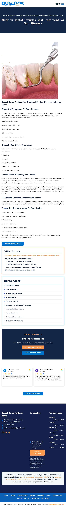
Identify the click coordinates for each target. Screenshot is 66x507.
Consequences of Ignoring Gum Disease (22, 264)
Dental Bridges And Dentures (15, 293)
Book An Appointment (12, 243)
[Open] (62, 4)
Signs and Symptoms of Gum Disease (19, 258)
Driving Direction (37, 452)
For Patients (23, 496)
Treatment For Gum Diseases (15, 317)
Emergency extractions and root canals (18, 305)
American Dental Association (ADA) (34, 477)
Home (6, 496)
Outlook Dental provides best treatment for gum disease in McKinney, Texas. (33, 255)
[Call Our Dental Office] (59, 4)
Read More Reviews (33, 393)
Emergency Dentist (12, 301)
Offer (13, 496)
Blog (48, 496)
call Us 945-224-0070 (33, 353)
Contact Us (57, 496)
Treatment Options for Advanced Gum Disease (24, 267)
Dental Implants (11, 297)
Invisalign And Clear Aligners (15, 309)
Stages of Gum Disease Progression (20, 261)
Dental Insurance (37, 496)
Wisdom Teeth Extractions (14, 321)
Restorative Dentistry (13, 313)
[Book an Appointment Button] (57, 4)
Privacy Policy (23, 498)
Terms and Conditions (40, 498)
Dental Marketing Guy (56, 504)
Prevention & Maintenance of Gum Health (20, 270)
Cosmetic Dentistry (12, 289)
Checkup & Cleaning (12, 285)
